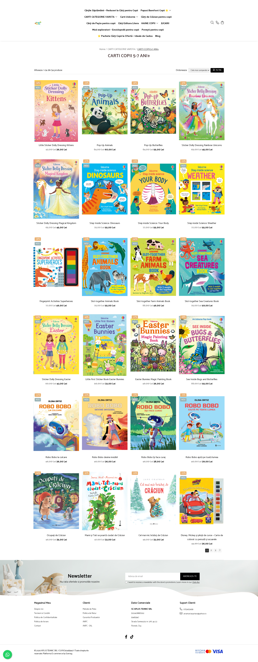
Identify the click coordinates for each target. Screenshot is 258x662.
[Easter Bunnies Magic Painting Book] (153, 345)
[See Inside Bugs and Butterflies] (202, 345)
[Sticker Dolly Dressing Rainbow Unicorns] (202, 111)
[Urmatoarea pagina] (220, 550)
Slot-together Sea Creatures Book (202, 301)
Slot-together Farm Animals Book (153, 301)
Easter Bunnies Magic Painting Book (153, 379)
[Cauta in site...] (212, 23)
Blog (157, 36)
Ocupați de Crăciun (56, 535)
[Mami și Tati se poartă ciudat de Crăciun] (105, 501)
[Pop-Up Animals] (105, 111)
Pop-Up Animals (105, 145)
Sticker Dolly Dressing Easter (56, 379)
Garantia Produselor (91, 617)
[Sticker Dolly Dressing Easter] (56, 345)
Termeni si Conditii (42, 613)
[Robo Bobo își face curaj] (153, 423)
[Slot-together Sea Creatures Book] (202, 267)
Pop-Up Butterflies (153, 145)
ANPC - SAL (87, 625)
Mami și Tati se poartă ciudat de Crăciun (105, 535)
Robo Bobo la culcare (56, 457)
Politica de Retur (89, 613)
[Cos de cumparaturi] (222, 23)
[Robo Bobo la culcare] (56, 423)
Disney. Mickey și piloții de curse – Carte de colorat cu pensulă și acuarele (202, 537)
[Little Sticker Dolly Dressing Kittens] (56, 111)
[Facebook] (126, 637)
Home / (103, 49)
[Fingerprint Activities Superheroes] (56, 267)
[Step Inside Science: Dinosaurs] (105, 189)
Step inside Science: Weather (201, 223)
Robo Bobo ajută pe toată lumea (202, 457)
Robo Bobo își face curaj (153, 457)
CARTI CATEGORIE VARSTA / (122, 49)
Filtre (218, 70)
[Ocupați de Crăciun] (56, 501)
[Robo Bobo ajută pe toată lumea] (202, 423)
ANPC (85, 621)
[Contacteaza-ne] (217, 23)
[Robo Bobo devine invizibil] (105, 423)
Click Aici (196, 582)
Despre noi (38, 609)
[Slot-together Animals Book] (105, 267)
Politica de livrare (41, 621)
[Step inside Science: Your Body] (153, 189)
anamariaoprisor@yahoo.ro (194, 613)
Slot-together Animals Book (105, 301)
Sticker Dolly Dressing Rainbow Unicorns (202, 145)
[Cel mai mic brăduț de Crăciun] (153, 501)
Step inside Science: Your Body (153, 223)
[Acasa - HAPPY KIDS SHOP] (51, 23)
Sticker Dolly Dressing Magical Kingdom (56, 223)
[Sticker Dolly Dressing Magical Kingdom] (56, 189)
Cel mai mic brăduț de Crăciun (153, 535)
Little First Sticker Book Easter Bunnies (104, 379)
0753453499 (188, 609)
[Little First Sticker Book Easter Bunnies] (105, 345)
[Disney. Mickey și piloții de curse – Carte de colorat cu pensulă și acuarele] (202, 501)
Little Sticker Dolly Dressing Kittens (56, 145)
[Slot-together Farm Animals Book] (153, 267)
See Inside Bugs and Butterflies (201, 379)
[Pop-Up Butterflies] (153, 111)
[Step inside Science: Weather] (202, 189)
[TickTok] (132, 637)
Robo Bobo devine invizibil (105, 457)
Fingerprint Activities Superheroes (56, 301)
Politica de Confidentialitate (45, 617)
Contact (37, 625)
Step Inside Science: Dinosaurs (105, 223)
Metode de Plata (89, 609)
